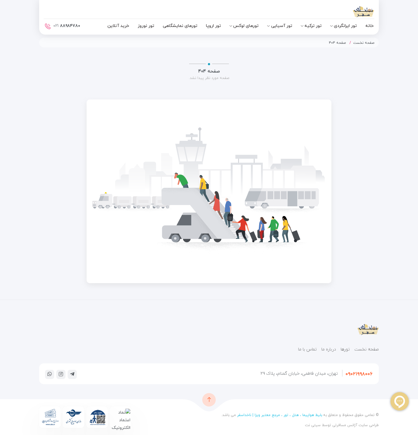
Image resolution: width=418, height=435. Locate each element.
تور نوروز (146, 26)
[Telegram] (72, 374)
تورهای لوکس (246, 26)
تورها (345, 349)
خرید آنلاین (118, 26)
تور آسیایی (281, 26)
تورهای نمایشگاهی (180, 26)
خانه (369, 26)
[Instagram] (60, 374)
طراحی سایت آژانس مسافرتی (355, 425)
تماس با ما (307, 349)
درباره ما (328, 349)
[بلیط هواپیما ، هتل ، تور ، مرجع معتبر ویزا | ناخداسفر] (346, 13)
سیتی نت (313, 425)
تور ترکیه (313, 26)
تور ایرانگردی (345, 26)
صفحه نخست (364, 42)
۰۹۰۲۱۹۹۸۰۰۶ (358, 374)
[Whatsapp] (49, 374)
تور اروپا (213, 26)
